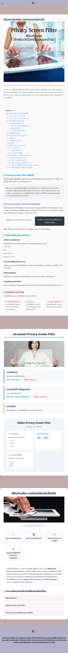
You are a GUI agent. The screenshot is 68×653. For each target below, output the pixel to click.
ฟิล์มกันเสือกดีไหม (34, 598)
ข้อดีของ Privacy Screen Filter (34, 605)
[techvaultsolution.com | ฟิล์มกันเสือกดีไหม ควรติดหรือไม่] (34, 3)
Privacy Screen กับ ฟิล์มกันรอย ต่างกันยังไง (34, 612)
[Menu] (2, 3)
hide (14, 110)
